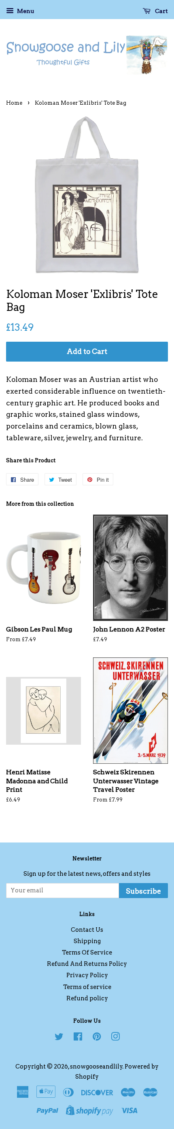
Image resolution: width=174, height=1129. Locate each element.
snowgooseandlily (96, 1066)
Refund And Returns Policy (87, 963)
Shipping (87, 941)
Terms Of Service (87, 952)
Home (14, 103)
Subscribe (143, 891)
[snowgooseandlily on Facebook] (78, 1038)
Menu (25, 11)
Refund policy (87, 998)
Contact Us (87, 929)
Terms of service (87, 987)
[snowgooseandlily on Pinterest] (96, 1038)
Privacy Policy (87, 975)
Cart (161, 11)
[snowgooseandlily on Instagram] (115, 1038)
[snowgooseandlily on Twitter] (59, 1038)
